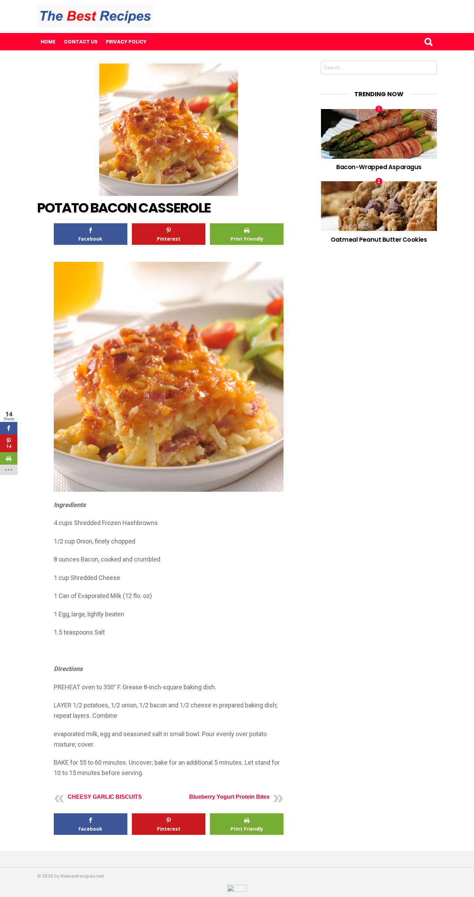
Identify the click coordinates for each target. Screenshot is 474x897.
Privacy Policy (126, 41)
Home (48, 41)
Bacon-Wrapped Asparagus (379, 167)
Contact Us (81, 41)
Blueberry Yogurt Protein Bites (229, 797)
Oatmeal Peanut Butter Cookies (379, 239)
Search (428, 41)
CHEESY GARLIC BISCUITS (105, 797)
